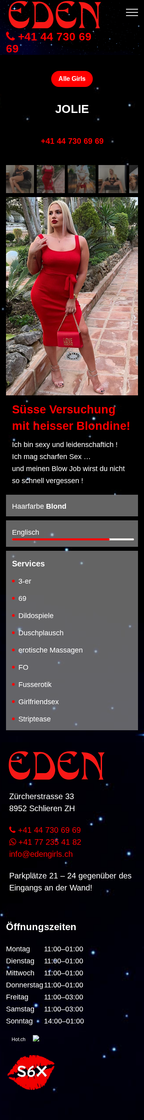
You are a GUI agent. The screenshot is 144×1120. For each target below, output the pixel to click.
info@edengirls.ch (41, 854)
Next (126, 280)
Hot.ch (19, 1039)
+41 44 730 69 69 (49, 43)
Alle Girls (72, 78)
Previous (18, 280)
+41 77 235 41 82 (48, 842)
